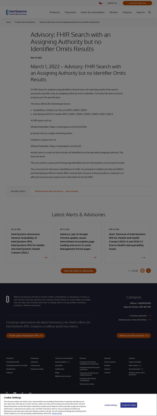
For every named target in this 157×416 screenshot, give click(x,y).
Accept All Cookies (129, 405)
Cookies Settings (111, 405)
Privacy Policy (57, 413)
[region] (78, 405)
